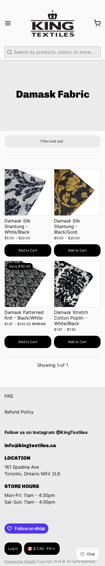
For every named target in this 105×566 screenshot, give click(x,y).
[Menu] (10, 23)
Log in (13, 548)
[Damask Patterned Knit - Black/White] (27, 284)
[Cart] (95, 23)
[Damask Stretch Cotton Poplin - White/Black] (77, 284)
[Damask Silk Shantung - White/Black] (27, 192)
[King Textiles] (52, 23)
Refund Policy (19, 412)
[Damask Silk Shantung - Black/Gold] (77, 192)
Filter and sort (52, 141)
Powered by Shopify (20, 561)
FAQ (8, 396)
